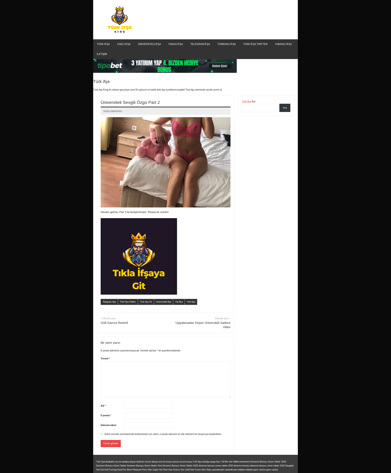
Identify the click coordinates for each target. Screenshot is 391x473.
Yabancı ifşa (283, 44)
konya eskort (172, 461)
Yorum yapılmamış (112, 111)
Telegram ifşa (200, 44)
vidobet (241, 469)
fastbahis (110, 461)
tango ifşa (215, 461)
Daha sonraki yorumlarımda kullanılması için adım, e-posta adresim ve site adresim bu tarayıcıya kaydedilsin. (163, 434)
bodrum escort (144, 461)
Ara (248, 101)
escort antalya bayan (125, 461)
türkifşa (206, 461)
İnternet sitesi (108, 425)
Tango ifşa (175, 44)
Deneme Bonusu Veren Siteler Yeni (144, 465)
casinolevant (217, 469)
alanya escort (158, 461)
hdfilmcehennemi (241, 461)
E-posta (106, 415)
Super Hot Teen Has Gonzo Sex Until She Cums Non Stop (181, 469)
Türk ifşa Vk (146, 301)
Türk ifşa (103, 44)
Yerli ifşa (191, 301)
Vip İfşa (179, 301)
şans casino (259, 469)
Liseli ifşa (124, 44)
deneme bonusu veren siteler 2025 (216, 465)
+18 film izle (226, 461)
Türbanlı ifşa (226, 44)
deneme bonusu (242, 465)
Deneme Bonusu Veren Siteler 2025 (268, 461)
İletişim (102, 54)
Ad (103, 405)
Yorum (105, 358)
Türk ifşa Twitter (255, 44)
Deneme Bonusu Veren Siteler (111, 465)
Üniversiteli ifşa (149, 44)
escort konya (185, 461)
